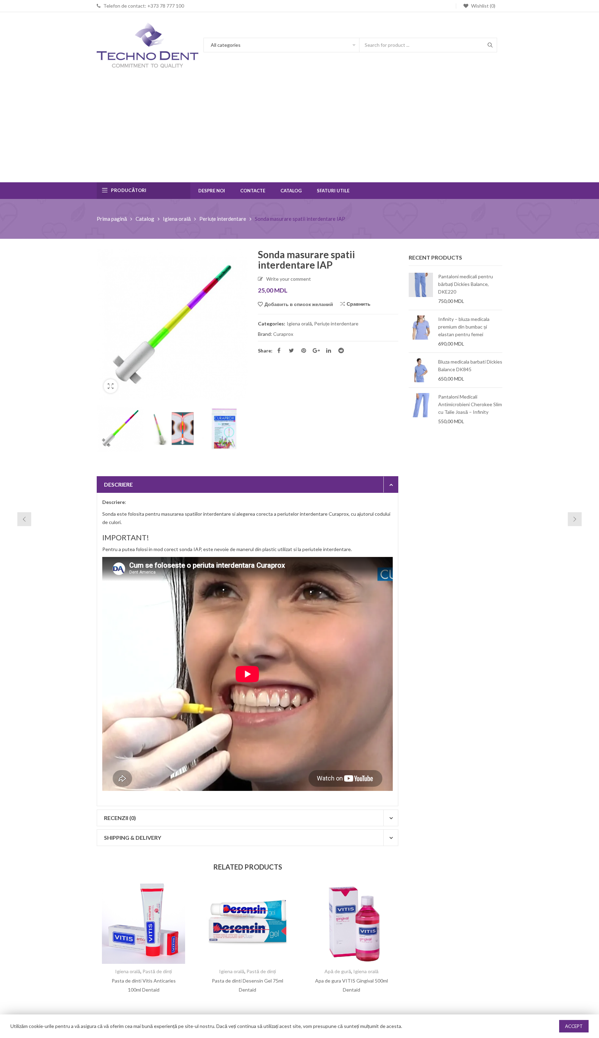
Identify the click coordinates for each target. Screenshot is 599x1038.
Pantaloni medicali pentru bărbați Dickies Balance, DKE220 (465, 284)
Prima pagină (112, 219)
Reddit (341, 350)
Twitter (291, 350)
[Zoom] (111, 386)
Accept (574, 1026)
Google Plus (316, 350)
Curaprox (283, 334)
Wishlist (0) (482, 6)
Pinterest (303, 350)
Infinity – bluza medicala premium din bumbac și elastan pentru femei (463, 326)
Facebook (279, 350)
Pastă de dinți (157, 971)
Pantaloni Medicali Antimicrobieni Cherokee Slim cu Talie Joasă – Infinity (470, 404)
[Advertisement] (299, 130)
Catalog (145, 219)
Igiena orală (177, 219)
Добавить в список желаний (298, 304)
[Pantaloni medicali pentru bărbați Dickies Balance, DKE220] (421, 289)
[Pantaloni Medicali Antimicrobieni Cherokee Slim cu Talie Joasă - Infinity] (421, 409)
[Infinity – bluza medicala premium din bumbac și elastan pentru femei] (421, 331)
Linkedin (328, 350)
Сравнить (359, 303)
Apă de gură (337, 971)
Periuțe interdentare (222, 219)
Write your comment (288, 279)
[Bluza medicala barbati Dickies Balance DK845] (421, 370)
